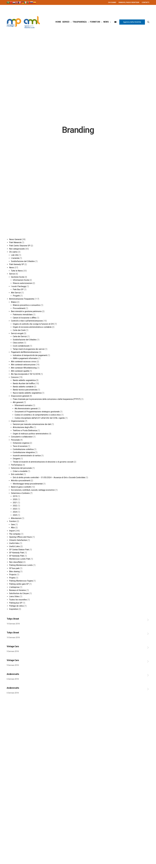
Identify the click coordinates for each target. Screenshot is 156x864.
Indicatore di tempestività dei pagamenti (30, 355)
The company (14, 534)
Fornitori (95, 22)
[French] (19, 2)
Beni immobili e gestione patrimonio (26, 311)
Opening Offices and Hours (20, 537)
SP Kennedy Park (16, 552)
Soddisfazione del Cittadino (23, 261)
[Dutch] (14, 2)
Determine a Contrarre (20, 493)
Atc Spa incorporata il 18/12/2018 (25, 374)
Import (12, 531)
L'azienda (15, 258)
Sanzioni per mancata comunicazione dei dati (32, 424)
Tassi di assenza (20, 446)
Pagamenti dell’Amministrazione (24, 352)
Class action (18, 343)
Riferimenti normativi (23, 405)
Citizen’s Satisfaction (18, 540)
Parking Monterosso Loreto (21, 565)
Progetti (16, 296)
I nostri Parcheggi (18, 286)
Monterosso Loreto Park (19, 559)
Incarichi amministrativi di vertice (27, 455)
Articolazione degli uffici (23, 427)
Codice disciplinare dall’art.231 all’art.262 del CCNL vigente (40, 418)
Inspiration (13, 609)
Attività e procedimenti (20, 480)
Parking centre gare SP (19, 584)
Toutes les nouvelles (18, 599)
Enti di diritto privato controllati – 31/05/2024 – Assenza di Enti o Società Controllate (49, 477)
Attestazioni (16, 518)
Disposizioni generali (20, 396)
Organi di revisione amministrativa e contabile (32, 327)
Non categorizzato (17, 249)
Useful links (14, 543)
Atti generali (18, 402)
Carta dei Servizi (20, 336)
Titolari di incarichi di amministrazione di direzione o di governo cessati (43, 462)
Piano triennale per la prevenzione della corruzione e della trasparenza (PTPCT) (47, 399)
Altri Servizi (16, 292)
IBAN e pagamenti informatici (25, 358)
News (106, 22)
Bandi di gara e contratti (21, 487)
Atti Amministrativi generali (26, 408)
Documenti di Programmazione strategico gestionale (37, 411)
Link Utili (14, 255)
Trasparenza (80, 22)
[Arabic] (8, 2)
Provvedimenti (19, 308)
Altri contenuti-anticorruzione (23, 364)
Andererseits (13, 674)
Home (58, 22)
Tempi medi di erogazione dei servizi (28, 349)
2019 (15, 496)
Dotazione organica (21, 443)
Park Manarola (15, 242)
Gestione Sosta (17, 277)
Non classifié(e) (16, 562)
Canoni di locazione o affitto (24, 318)
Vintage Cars (13, 646)
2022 (15, 505)
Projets (12, 578)
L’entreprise (14, 587)
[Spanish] (34, 2)
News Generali (15, 239)
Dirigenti (16, 458)
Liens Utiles (14, 596)
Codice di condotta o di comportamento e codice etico (38, 415)
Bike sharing (14, 571)
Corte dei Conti (19, 330)
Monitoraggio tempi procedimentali (28, 484)
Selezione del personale (21, 468)
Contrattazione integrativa (24, 452)
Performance (16, 465)
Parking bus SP (15, 603)
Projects (12, 574)
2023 (15, 509)
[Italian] (25, 2)
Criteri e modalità (20, 471)
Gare (13, 524)
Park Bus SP (18, 289)
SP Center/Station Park (19, 549)
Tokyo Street (13, 618)
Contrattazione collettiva (23, 449)
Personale (15, 440)
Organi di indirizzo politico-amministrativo (30, 433)
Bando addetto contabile (23, 386)
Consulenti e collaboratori (22, 437)
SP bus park (14, 568)
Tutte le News (17, 271)
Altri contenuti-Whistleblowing (24, 368)
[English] (16, 2)
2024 (15, 512)
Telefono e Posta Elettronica (25, 430)
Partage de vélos (16, 606)
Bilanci (14, 302)
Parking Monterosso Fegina (21, 581)
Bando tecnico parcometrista (25, 390)
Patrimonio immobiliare (23, 314)
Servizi (65, 22)
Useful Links (14, 546)
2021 (15, 502)
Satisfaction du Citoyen (19, 593)
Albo (13, 527)
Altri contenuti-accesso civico (23, 361)
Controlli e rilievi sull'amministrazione (27, 321)
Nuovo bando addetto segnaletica (27, 393)
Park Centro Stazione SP (19, 245)
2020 (15, 499)
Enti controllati (17, 474)
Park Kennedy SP (16, 264)
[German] (22, 2)
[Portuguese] (28, 2)
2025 (15, 515)
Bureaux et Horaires (17, 590)
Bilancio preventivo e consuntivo (26, 305)
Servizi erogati (17, 333)
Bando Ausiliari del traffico (24, 383)
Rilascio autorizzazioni (22, 283)
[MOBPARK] (23, 22)
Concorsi (15, 377)
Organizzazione (17, 421)
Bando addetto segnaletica (24, 380)
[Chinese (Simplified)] (11, 2)
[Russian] (31, 2)
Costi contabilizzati (21, 346)
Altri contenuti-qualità (20, 371)
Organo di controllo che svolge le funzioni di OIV (33, 324)
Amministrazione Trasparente (21, 299)
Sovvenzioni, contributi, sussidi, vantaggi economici (33, 490)
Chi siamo (13, 252)
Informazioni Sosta (21, 280)
